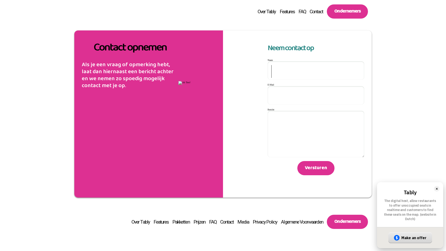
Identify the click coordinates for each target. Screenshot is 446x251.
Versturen (316, 169)
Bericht (271, 109)
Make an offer (411, 237)
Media (243, 222)
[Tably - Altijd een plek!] (82, 11)
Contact (316, 11)
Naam (270, 60)
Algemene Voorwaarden (302, 222)
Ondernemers (347, 12)
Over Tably (267, 11)
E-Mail (271, 84)
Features (287, 11)
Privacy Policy (265, 222)
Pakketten (181, 222)
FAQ (302, 11)
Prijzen (199, 222)
